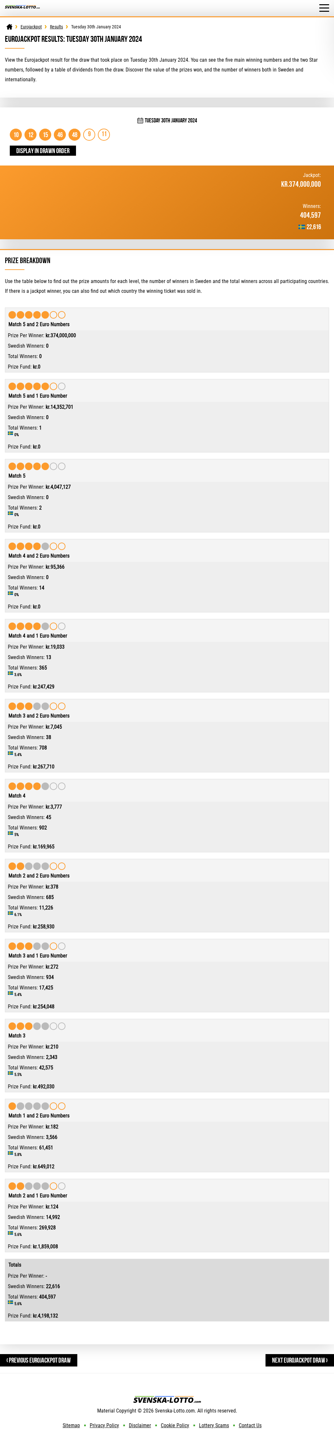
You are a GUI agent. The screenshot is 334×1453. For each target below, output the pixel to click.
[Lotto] (9, 27)
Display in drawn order (42, 150)
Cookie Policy (175, 1425)
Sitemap (71, 1425)
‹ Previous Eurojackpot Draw (39, 1360)
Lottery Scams (214, 1425)
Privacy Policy (104, 1425)
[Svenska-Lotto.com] (22, 8)
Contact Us (250, 1425)
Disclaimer (140, 1425)
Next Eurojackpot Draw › (299, 1360)
